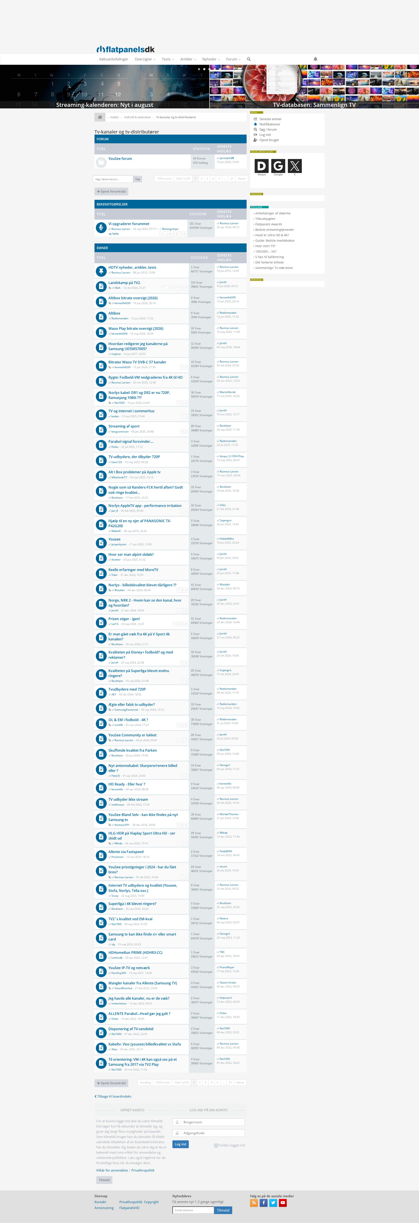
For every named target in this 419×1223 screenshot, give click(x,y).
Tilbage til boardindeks (113, 1096)
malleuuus (118, 804)
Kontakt (100, 1202)
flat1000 (120, 403)
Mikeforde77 (119, 477)
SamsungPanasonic (126, 710)
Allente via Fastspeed (126, 851)
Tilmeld (104, 1180)
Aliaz (114, 1049)
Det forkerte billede (269, 262)
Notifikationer (269, 124)
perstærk (225, 158)
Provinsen (118, 857)
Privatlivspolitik (143, 1170)
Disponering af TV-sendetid (130, 1028)
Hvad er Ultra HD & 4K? (272, 235)
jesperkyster (119, 544)
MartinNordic (228, 392)
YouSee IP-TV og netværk (129, 967)
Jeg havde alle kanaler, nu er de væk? (138, 998)
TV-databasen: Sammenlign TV (314, 86)
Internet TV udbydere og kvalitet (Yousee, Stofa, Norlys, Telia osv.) (142, 888)
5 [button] (219, 178)
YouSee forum (120, 158)
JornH (223, 282)
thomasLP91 (122, 825)
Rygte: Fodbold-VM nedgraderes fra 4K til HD (145, 377)
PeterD (116, 776)
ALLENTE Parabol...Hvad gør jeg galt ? (139, 1013)
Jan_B (115, 511)
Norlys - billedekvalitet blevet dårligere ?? (142, 585)
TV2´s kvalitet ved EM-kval (130, 919)
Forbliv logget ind (232, 1145)
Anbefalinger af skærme (272, 213)
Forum (231, 59)
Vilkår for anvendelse (112, 1170)
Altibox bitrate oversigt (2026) (133, 298)
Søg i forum (268, 129)
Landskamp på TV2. (124, 282)
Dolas (115, 447)
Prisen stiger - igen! (124, 618)
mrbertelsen (119, 1003)
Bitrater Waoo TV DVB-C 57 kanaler (137, 362)
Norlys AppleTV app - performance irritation (145, 505)
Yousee (114, 539)
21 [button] (232, 178)
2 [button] (201, 178)
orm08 (119, 725)
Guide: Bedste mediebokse (274, 240)
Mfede (118, 843)
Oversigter (143, 59)
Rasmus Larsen (121, 229)
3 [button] (207, 178)
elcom (223, 866)
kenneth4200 (123, 303)
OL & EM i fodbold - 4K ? (128, 719)
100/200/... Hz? (265, 251)
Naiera (224, 918)
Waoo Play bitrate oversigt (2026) (135, 328)
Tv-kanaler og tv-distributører (126, 132)
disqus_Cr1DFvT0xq (232, 456)
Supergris (226, 520)
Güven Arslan (228, 982)
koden (115, 416)
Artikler (186, 59)
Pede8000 (226, 851)
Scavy (115, 896)
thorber (116, 559)
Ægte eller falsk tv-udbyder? (131, 704)
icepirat (116, 354)
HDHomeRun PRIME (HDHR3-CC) (135, 952)
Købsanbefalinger (113, 59)
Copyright (151, 1202)
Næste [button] (242, 178)
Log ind (180, 1144)
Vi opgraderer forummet (128, 223)
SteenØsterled (123, 988)
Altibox (114, 313)
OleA (117, 288)
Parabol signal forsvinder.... (131, 441)
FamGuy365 (119, 973)
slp (113, 944)
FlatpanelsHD (129, 1208)
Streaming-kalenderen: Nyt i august (104, 86)
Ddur (223, 505)
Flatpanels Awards (268, 224)
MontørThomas (229, 814)
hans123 (117, 462)
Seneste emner (270, 119)
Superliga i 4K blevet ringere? (132, 903)
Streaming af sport (123, 426)
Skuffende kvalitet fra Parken (132, 750)
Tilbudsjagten (265, 219)
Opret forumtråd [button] (113, 191)
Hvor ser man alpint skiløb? (131, 554)
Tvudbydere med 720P (127, 689)
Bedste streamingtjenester (274, 229)
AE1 (114, 694)
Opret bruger (269, 140)
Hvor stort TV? (265, 246)
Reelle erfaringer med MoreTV (133, 569)
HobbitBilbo (227, 539)
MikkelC (116, 531)
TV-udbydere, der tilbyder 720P (134, 456)
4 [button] (213, 178)
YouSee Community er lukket (132, 735)
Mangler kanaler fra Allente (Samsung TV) (142, 983)
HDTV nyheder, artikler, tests (132, 267)
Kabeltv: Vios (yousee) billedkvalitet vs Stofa (144, 1044)
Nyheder (209, 59)
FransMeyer (227, 967)
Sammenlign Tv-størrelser (274, 268)
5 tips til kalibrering (269, 257)
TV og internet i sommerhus (131, 411)
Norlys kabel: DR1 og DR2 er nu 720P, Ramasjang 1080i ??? (139, 395)
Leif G (115, 624)
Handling (145, 1082)
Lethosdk (117, 958)
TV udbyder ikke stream (128, 799)
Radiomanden (120, 318)
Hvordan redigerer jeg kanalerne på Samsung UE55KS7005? (138, 346)
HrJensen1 (226, 998)
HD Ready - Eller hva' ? (126, 784)
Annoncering (104, 1208)
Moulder (120, 590)
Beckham (225, 426)
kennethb (117, 789)
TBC (222, 952)
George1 (225, 765)
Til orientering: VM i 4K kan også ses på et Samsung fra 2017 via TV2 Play (142, 1062)
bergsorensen (120, 431)
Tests (166, 59)
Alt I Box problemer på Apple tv (134, 472)
